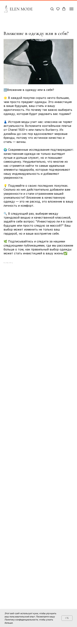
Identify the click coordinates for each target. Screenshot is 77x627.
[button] (52, 9)
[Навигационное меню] (71, 9)
